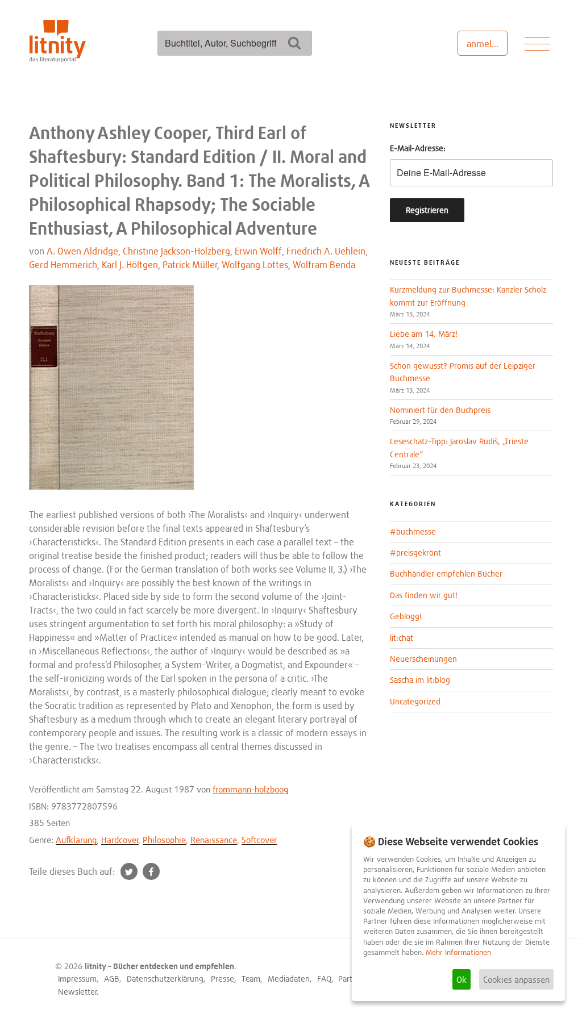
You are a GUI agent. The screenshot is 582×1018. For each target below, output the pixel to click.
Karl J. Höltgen (130, 264)
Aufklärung (76, 840)
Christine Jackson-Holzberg (176, 251)
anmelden (487, 43)
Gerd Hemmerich (63, 264)
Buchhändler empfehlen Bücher (446, 573)
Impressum (77, 978)
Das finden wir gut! (424, 595)
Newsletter (77, 991)
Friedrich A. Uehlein (325, 251)
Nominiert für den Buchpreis (440, 410)
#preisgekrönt (415, 552)
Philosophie (164, 840)
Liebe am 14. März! (424, 334)
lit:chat (401, 637)
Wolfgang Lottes (255, 264)
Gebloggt (406, 616)
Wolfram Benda (324, 264)
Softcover (259, 840)
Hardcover (120, 840)
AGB (111, 978)
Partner (351, 978)
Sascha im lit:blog (420, 680)
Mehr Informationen (458, 952)
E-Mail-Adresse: (418, 148)
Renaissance (213, 840)
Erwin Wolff (258, 251)
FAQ (324, 978)
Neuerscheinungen (423, 659)
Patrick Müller (190, 264)
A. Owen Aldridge (82, 251)
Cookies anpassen (516, 979)
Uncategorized (415, 701)
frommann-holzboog (250, 789)
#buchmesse (413, 531)
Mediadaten (289, 978)
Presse (222, 978)
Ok (461, 979)
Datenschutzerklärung (165, 978)
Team (251, 978)
